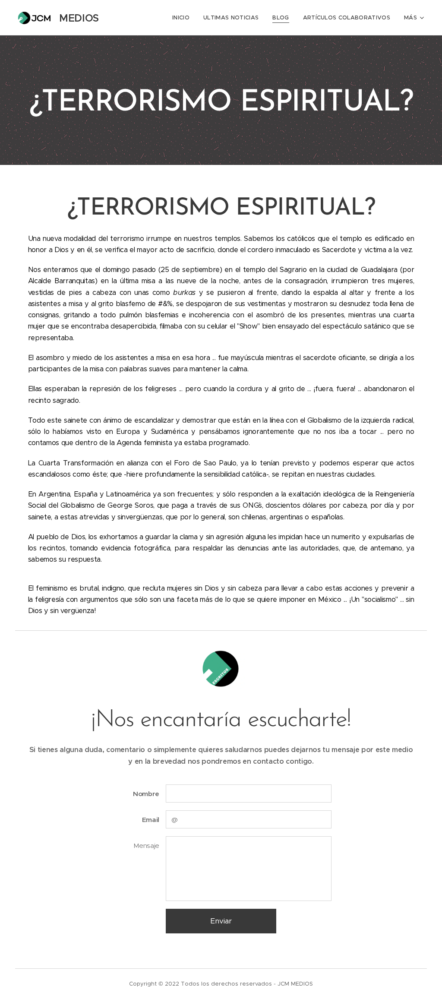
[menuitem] (183, 17)
